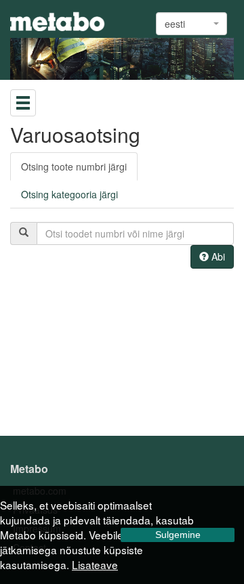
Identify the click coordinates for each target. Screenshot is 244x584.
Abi (217, 256)
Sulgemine (178, 534)
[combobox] (191, 23)
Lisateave (95, 564)
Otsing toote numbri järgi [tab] (74, 166)
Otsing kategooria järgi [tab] (69, 194)
